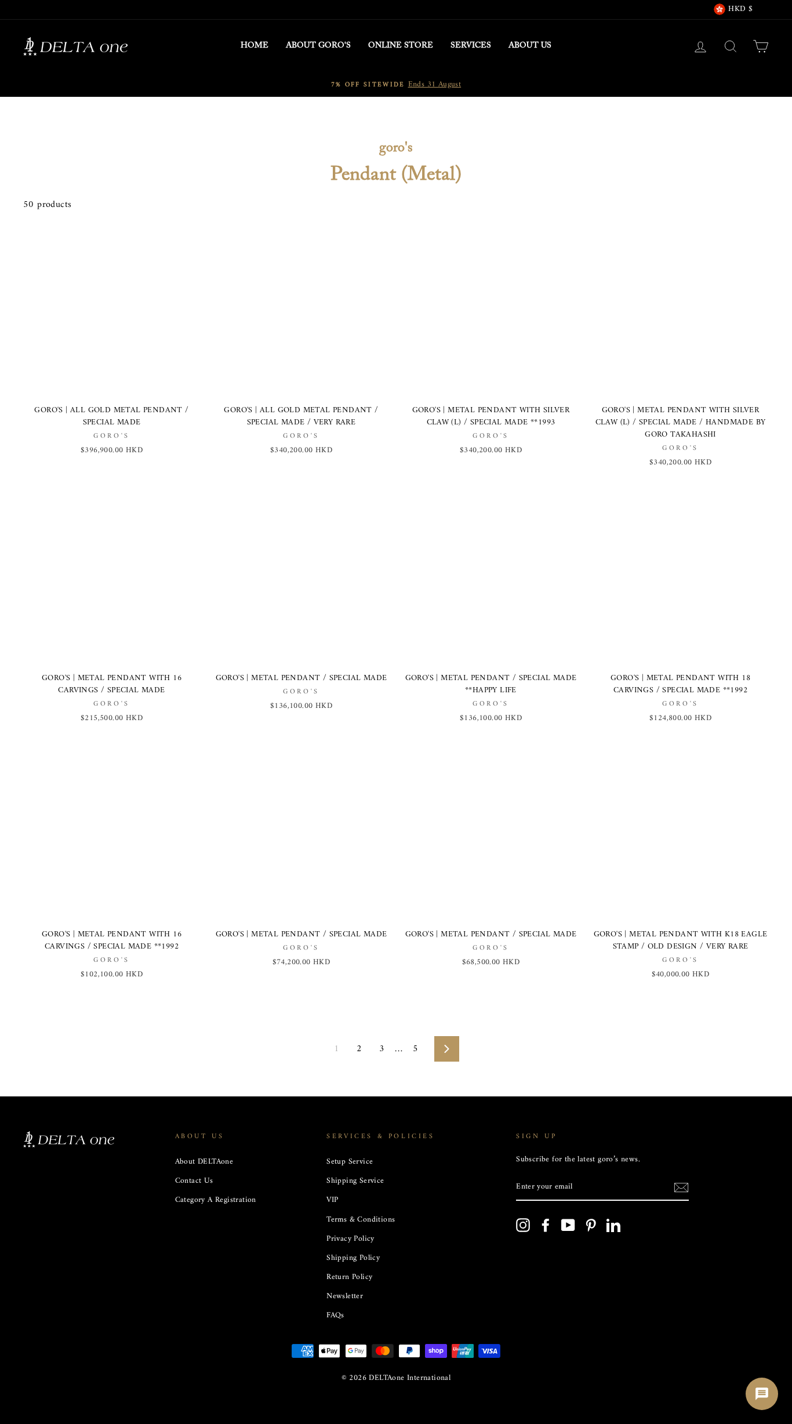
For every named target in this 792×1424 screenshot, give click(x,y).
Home (254, 46)
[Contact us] (762, 1394)
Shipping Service (355, 1181)
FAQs (335, 1316)
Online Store (400, 46)
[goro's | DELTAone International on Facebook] (546, 1225)
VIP (332, 1200)
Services (471, 46)
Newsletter (344, 1296)
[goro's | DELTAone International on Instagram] (523, 1225)
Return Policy (349, 1277)
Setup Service (349, 1162)
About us (529, 46)
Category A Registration (215, 1200)
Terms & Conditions (360, 1220)
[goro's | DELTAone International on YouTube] (568, 1225)
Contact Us (194, 1181)
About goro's (318, 46)
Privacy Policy (350, 1239)
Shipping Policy (353, 1258)
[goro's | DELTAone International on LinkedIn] (613, 1225)
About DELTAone (204, 1162)
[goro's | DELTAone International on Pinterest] (591, 1225)
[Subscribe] (681, 1188)
